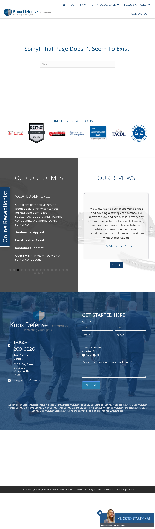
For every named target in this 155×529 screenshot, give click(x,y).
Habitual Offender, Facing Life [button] (29, 270)
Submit (91, 385)
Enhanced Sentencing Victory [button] (52, 270)
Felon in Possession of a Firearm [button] (14, 270)
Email (86, 334)
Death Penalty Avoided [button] (42, 273)
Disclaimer (120, 489)
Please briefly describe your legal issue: (107, 361)
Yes (88, 355)
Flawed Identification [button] (39, 273)
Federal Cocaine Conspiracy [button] (44, 270)
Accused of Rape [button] (22, 270)
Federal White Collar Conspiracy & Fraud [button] (18, 270)
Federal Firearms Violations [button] (41, 270)
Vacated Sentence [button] (48, 270)
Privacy (109, 489)
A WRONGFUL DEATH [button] (35, 273)
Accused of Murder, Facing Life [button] (25, 270)
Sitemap (130, 489)
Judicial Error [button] (56, 270)
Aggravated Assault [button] (10, 270)
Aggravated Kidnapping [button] (37, 270)
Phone (119, 334)
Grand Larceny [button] (33, 270)
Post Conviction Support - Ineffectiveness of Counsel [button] (59, 270)
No (98, 355)
